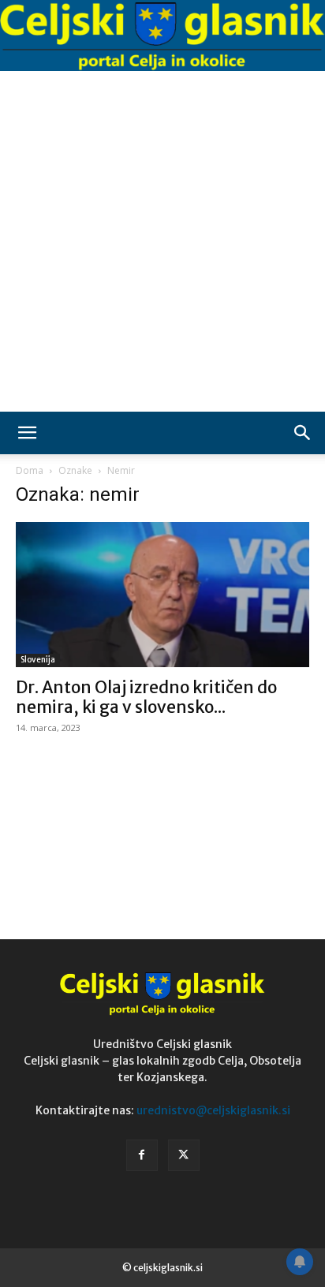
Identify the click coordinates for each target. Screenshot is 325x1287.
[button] (27, 433)
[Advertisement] (162, 241)
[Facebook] (142, 1155)
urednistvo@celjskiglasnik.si (213, 1110)
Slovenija (38, 660)
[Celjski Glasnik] (162, 36)
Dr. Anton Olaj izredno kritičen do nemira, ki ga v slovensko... (146, 697)
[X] (184, 1155)
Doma (29, 470)
